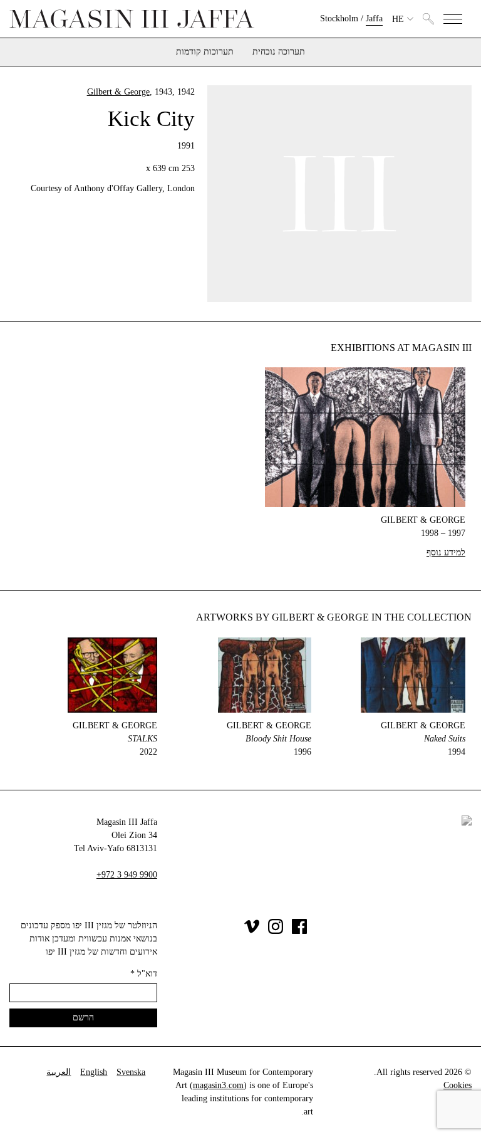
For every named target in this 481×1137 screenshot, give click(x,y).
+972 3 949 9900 (126, 874)
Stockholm (339, 18)
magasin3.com (218, 1085)
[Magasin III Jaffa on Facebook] (299, 931)
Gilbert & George (118, 92)
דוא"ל (143, 973)
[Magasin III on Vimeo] (251, 931)
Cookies (457, 1085)
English (93, 1072)
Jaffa (374, 18)
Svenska (130, 1072)
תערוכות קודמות (205, 52)
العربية (58, 1072)
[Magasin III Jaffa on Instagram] (275, 931)
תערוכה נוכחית (278, 52)
